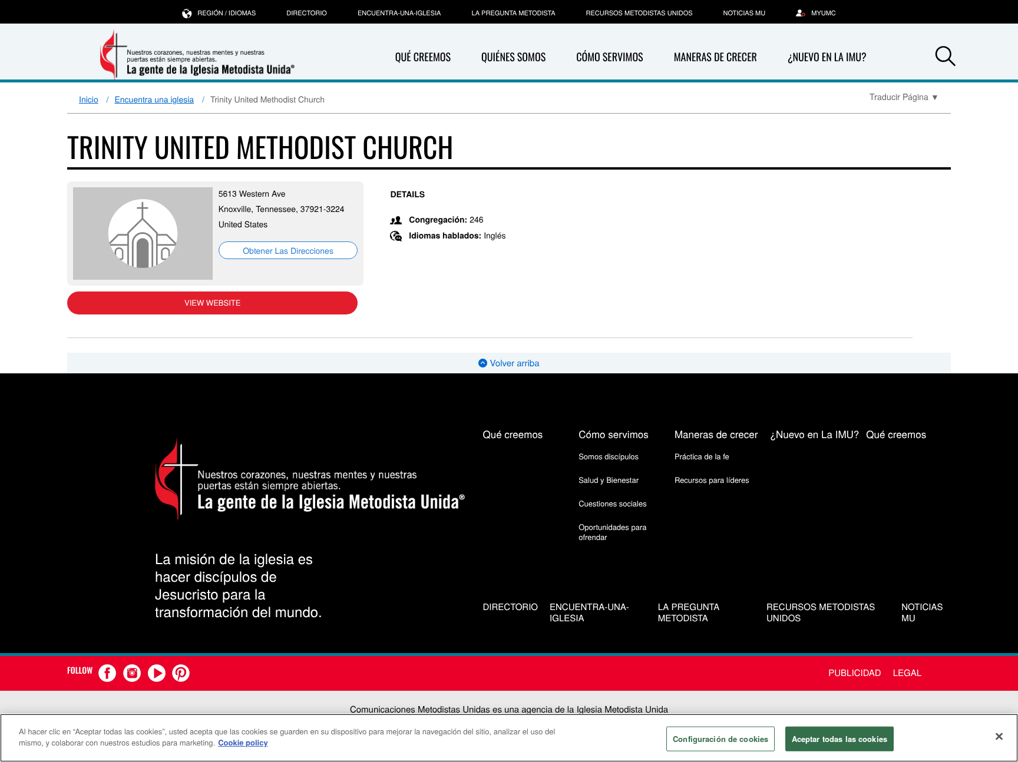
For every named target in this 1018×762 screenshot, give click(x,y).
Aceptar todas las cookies (839, 738)
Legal (907, 673)
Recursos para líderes (712, 479)
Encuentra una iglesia (154, 99)
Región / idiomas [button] (226, 13)
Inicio (88, 99)
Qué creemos (423, 57)
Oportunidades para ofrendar (612, 531)
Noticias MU (744, 13)
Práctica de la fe (702, 456)
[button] (946, 58)
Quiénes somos (513, 57)
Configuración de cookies (720, 738)
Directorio (306, 13)
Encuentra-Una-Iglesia (399, 13)
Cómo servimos (609, 57)
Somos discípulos (609, 456)
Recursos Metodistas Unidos (639, 13)
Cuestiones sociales (613, 503)
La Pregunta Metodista (513, 13)
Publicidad (854, 673)
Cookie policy (243, 742)
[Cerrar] (999, 736)
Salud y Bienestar (609, 479)
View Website (212, 302)
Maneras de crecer (715, 57)
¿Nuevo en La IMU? (827, 57)
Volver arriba (513, 363)
